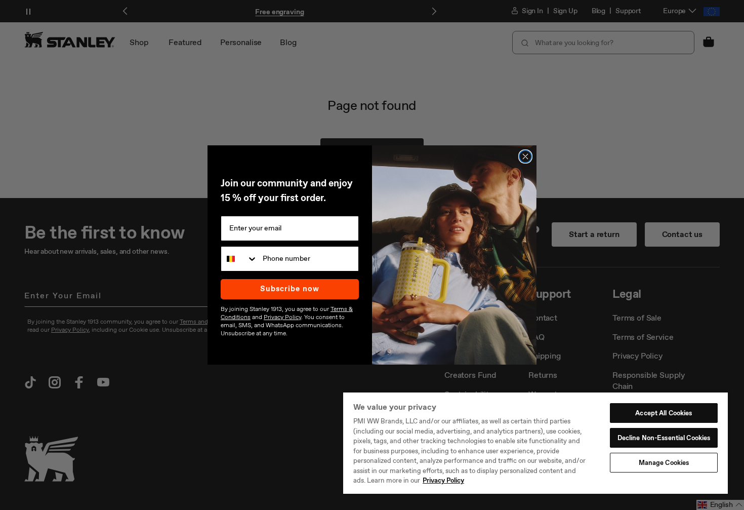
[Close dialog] (525, 156)
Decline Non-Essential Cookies (664, 438)
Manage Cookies (664, 462)
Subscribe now (289, 288)
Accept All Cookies (663, 413)
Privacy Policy (443, 480)
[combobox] (239, 259)
